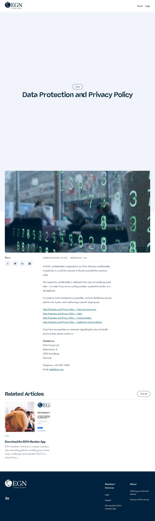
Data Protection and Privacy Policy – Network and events (69, 309)
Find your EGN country (139, 499)
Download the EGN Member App (25, 441)
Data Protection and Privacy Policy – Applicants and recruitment (72, 322)
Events (140, 6)
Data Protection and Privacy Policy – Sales (62, 313)
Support (108, 500)
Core (78, 86)
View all (143, 393)
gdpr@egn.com (56, 369)
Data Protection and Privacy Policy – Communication (67, 317)
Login (147, 6)
